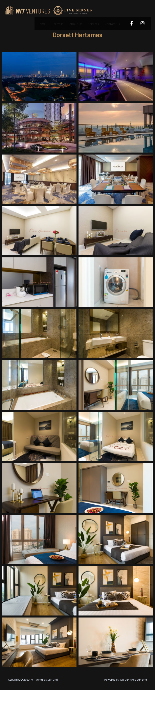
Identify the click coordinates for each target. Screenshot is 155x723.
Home (41, 24)
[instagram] (143, 23)
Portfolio (58, 24)
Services (93, 24)
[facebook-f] (132, 23)
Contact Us (112, 24)
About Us (75, 24)
